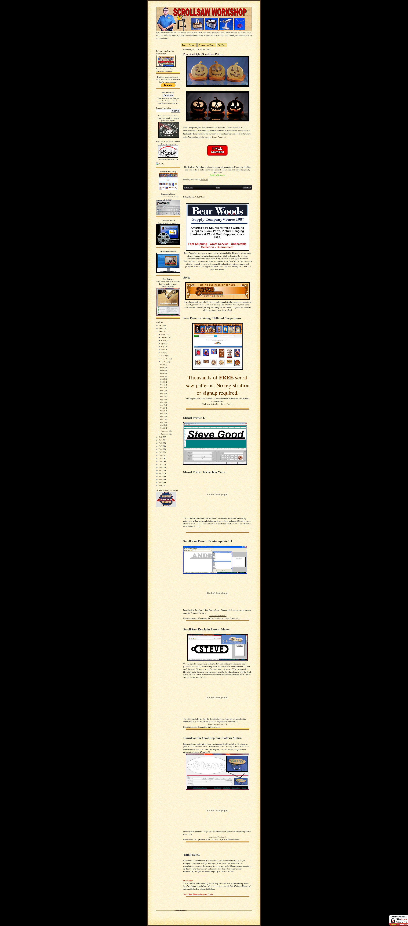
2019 (161, 464)
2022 (161, 473)
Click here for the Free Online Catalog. (217, 404)
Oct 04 (162, 373)
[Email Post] (209, 179)
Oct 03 (162, 370)
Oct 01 (162, 365)
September (165, 358)
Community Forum (207, 45)
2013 (161, 446)
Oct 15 (162, 396)
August (163, 355)
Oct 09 (162, 382)
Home (218, 187)
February (164, 337)
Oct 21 (162, 411)
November (165, 431)
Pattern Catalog (189, 45)
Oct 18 (162, 402)
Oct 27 (162, 425)
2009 (161, 331)
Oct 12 (162, 390)
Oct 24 (162, 416)
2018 (161, 461)
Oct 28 (162, 428)
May (163, 346)
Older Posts (247, 187)
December (165, 434)
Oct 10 (162, 385)
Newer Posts (188, 187)
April (163, 343)
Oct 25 (162, 419)
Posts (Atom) (199, 196)
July (162, 352)
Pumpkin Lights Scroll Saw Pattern (203, 54)
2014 (161, 449)
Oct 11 (162, 387)
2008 (161, 328)
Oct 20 (162, 408)
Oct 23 (162, 413)
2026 (161, 485)
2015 (161, 452)
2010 (161, 437)
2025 (161, 482)
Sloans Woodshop (219, 137)
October (164, 362)
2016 (161, 455)
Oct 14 (162, 393)
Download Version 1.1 (217, 615)
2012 (161, 443)
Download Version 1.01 (217, 724)
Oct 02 (162, 367)
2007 (161, 325)
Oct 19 (162, 405)
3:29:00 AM (204, 179)
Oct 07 (162, 379)
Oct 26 (162, 422)
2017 (161, 458)
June (162, 349)
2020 (161, 467)
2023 (161, 476)
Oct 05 (162, 376)
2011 (161, 440)
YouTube (222, 45)
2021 (161, 470)
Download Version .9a (217, 837)
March (163, 340)
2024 (161, 479)
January (164, 334)
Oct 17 (162, 399)
